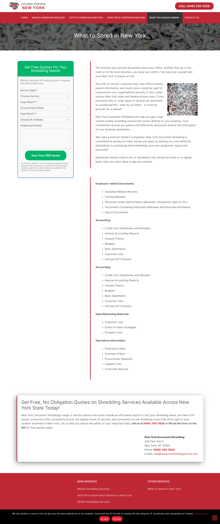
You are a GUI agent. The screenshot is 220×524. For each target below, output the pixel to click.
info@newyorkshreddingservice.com (176, 453)
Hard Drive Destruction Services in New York (104, 495)
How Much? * (28, 113)
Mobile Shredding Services (93, 488)
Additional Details (31, 125)
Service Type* (28, 90)
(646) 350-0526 (154, 423)
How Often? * (28, 102)
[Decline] (215, 518)
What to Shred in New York (164, 488)
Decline (117, 519)
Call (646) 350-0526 (194, 6)
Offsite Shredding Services (93, 501)
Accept (104, 519)
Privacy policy (201, 513)
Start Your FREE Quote (45, 155)
